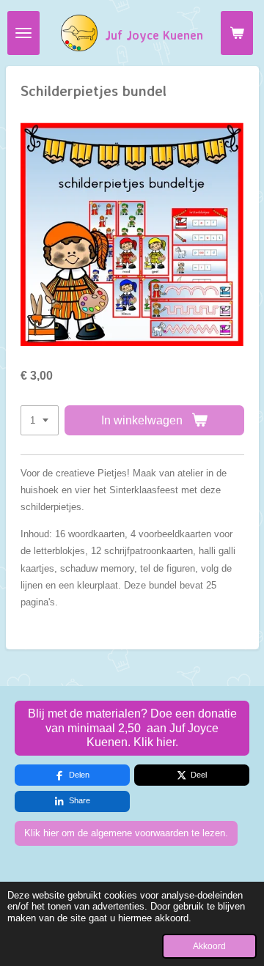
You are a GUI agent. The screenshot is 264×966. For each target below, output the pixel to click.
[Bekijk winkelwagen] (237, 33)
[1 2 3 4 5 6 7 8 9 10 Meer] (40, 420)
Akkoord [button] (209, 946)
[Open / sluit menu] (23, 33)
